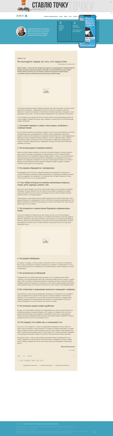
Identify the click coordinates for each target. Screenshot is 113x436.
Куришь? (75, 16)
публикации (27, 360)
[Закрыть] (111, 2)
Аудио (60, 16)
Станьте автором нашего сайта (61, 28)
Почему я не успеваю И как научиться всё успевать (77, 28)
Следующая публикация (62, 365)
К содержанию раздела (46, 365)
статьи (21, 360)
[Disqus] (46, 395)
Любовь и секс (21, 58)
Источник (72, 350)
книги (41, 360)
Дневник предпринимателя (51, 16)
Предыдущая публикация (30, 365)
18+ (111, 13)
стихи (37, 360)
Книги (70, 16)
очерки (33, 360)
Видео (65, 16)
